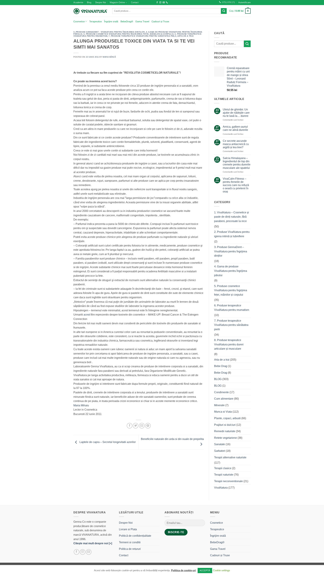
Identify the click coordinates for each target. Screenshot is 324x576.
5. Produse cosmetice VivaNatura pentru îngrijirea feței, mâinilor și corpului (128, 34)
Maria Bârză (109, 57)
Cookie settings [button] (221, 570)
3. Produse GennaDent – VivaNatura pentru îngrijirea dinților (230, 251)
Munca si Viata (223, 411)
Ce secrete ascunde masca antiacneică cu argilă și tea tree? (236, 144)
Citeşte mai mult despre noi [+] (92, 543)
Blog (89, 2)
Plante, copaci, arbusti (227, 418)
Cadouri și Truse (160, 21)
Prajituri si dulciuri (225, 424)
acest (87, 314)
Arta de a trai (185, 36)
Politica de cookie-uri (183, 570)
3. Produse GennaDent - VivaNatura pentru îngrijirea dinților (109, 32)
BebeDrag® (126, 21)
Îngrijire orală (111, 21)
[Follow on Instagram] (160, 2)
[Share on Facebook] (129, 425)
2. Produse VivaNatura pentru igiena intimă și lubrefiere (232, 234)
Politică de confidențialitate (135, 535)
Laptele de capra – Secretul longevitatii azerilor (107, 442)
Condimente (221, 392)
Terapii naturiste (223, 474)
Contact (135, 2)
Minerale (219, 405)
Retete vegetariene (225, 437)
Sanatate (219, 444)
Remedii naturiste (224, 431)
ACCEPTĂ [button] (205, 570)
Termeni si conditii (130, 542)
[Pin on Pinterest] (148, 425)
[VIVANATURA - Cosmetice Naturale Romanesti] (90, 11)
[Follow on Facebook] (157, 2)
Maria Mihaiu (81, 405)
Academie (78, 2)
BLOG (218, 379)
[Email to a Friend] (142, 425)
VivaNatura (221, 487)
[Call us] (167, 2)
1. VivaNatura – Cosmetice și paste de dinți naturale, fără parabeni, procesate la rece (231, 216)
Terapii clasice (222, 468)
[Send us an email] (164, 2)
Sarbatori (219, 450)
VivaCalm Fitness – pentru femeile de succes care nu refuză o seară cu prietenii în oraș (236, 185)
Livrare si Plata (128, 529)
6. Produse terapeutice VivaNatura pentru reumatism (231, 307)
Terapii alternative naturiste (230, 457)
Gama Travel (142, 21)
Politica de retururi (130, 548)
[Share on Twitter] (135, 425)
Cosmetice (79, 21)
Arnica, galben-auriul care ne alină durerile (235, 128)
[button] (244, 2)
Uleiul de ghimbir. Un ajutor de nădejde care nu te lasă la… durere (236, 112)
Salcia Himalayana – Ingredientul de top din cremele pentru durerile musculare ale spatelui (236, 163)
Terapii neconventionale (228, 481)
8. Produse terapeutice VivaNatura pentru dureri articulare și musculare (229, 344)
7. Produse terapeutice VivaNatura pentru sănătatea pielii (142, 36)
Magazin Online (117, 2)
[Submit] (224, 11)
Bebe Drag (220, 366)
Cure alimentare (223, 398)
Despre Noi (100, 2)
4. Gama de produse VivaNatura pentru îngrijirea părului (230, 271)
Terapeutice (95, 21)
